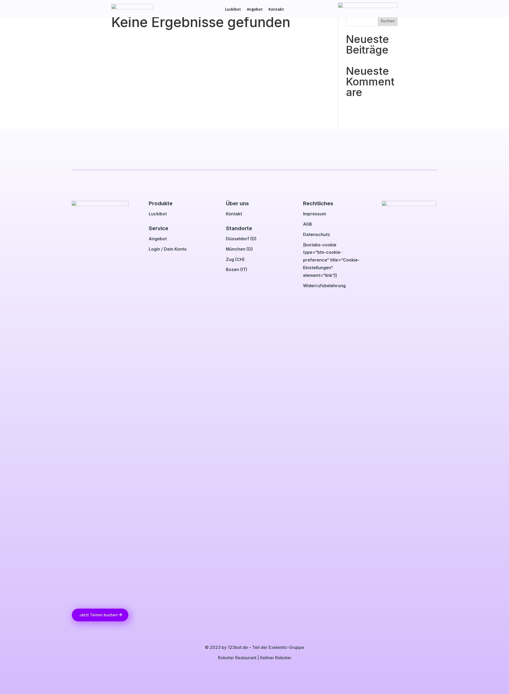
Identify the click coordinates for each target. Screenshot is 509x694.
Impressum (314, 213)
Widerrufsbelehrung (324, 285)
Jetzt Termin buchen (98, 615)
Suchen (388, 21)
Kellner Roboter (275, 657)
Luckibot (233, 9)
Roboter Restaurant (237, 657)
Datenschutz (316, 234)
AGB (307, 224)
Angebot (255, 9)
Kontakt (276, 9)
